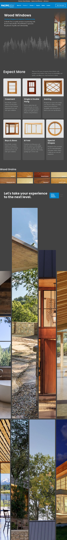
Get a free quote (60, 5)
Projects (38, 5)
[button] (25, 5)
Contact (48, 5)
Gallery (43, 5)
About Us (19, 5)
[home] (8, 5)
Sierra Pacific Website (53, 195)
